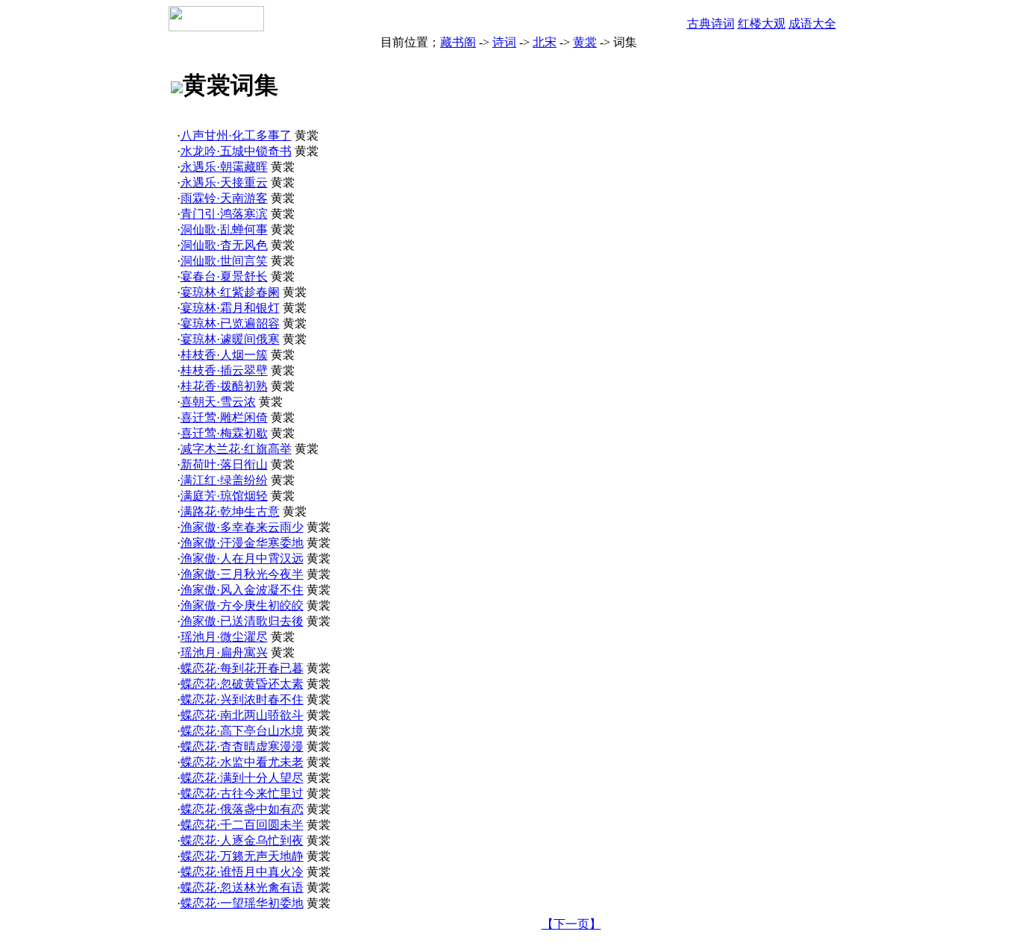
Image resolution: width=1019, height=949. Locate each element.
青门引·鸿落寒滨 (224, 213)
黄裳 (585, 42)
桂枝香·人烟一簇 (224, 354)
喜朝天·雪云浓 (218, 401)
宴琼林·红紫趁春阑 (230, 292)
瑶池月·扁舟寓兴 (224, 652)
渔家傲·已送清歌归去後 (242, 621)
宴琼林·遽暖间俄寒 (230, 339)
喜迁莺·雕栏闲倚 (224, 417)
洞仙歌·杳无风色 (224, 245)
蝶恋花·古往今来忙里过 (242, 793)
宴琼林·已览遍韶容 (230, 323)
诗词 (504, 42)
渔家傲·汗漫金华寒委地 (242, 542)
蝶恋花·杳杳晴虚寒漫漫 (242, 746)
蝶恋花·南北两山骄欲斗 (242, 715)
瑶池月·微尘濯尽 (224, 636)
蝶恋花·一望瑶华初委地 (242, 903)
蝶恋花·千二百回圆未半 (242, 824)
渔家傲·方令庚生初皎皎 (242, 605)
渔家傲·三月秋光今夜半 (242, 574)
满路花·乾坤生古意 (230, 511)
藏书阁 (458, 42)
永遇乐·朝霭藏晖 (224, 166)
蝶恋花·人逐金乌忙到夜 (242, 840)
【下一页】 (571, 924)
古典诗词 (711, 23)
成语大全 (812, 23)
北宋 (544, 42)
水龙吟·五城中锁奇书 (236, 151)
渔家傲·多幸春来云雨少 (242, 527)
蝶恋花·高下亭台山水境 (242, 730)
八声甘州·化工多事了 (236, 135)
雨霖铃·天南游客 (224, 198)
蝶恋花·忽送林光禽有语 (242, 887)
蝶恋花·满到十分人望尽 (242, 777)
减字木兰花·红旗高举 (236, 448)
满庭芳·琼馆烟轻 (224, 495)
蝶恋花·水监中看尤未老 (242, 762)
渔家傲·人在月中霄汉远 (242, 558)
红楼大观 (762, 23)
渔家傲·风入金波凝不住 (242, 589)
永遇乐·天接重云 (224, 182)
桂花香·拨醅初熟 (224, 386)
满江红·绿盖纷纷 (224, 480)
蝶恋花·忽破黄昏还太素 (242, 683)
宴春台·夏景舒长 (224, 276)
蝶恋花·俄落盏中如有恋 (242, 809)
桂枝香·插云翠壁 (224, 370)
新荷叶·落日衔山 (224, 464)
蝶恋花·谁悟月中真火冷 (242, 871)
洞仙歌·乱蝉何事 (224, 229)
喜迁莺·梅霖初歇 (224, 433)
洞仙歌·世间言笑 (224, 260)
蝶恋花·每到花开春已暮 (242, 668)
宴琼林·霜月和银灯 (230, 307)
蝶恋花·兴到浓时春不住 (242, 699)
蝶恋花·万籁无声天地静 (242, 856)
